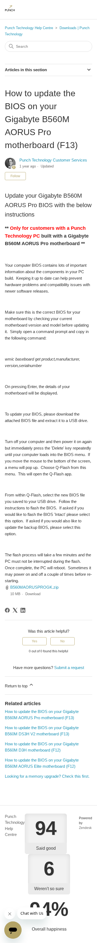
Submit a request (69, 667)
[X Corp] (15, 610)
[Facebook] (7, 610)
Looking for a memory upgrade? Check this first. (47, 776)
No (62, 641)
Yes (34, 641)
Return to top (17, 686)
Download (32, 594)
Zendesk (85, 828)
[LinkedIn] (22, 610)
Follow (15, 176)
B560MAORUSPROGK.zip (34, 587)
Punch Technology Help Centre (29, 28)
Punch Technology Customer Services (53, 160)
